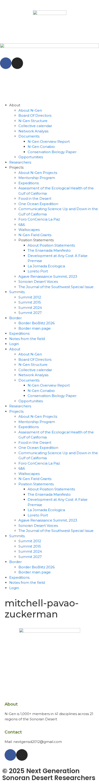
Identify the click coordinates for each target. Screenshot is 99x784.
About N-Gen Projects (37, 172)
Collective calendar (35, 126)
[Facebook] (6, 63)
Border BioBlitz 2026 (36, 323)
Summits (17, 292)
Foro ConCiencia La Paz (39, 219)
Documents (28, 136)
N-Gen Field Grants (34, 235)
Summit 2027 (30, 312)
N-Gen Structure (32, 121)
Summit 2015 (29, 302)
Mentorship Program (36, 178)
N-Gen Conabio (41, 146)
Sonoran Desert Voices (38, 281)
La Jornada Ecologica (46, 266)
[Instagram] (17, 63)
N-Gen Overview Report (49, 141)
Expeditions (28, 183)
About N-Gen (30, 110)
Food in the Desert (34, 198)
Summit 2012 (29, 297)
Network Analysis (33, 131)
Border (15, 318)
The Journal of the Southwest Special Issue (55, 287)
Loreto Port (38, 271)
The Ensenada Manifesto (49, 250)
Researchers (20, 162)
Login (14, 344)
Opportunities (30, 157)
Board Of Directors (34, 115)
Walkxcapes (29, 229)
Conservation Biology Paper (52, 152)
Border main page (34, 328)
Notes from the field (27, 339)
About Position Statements (51, 245)
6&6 (21, 224)
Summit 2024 (30, 307)
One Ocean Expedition (38, 204)
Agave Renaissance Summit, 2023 (47, 276)
